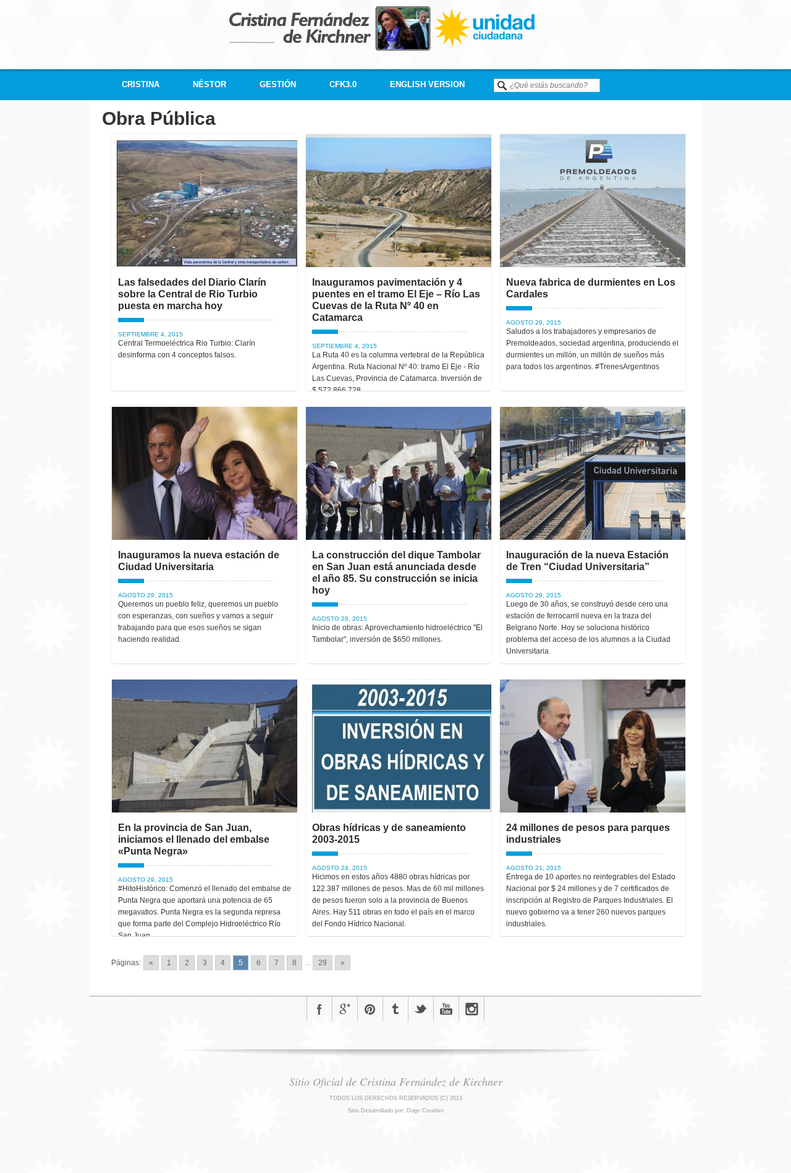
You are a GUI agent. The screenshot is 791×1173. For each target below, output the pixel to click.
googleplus (344, 1009)
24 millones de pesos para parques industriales (588, 833)
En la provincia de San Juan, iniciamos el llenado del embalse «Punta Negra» (193, 839)
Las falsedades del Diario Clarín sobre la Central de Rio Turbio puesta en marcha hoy (192, 294)
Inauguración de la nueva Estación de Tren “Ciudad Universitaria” (587, 561)
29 (322, 962)
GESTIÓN (278, 84)
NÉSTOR (209, 84)
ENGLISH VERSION (427, 84)
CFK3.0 (343, 84)
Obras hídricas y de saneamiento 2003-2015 (389, 833)
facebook (319, 1009)
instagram (471, 1009)
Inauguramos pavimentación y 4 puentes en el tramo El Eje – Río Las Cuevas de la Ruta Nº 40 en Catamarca (396, 300)
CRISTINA (140, 84)
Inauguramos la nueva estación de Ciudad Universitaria (198, 561)
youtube (446, 1009)
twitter (420, 1009)
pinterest (370, 1009)
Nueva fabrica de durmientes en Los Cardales (590, 288)
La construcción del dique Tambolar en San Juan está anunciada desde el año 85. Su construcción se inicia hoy (396, 572)
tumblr (395, 1009)
